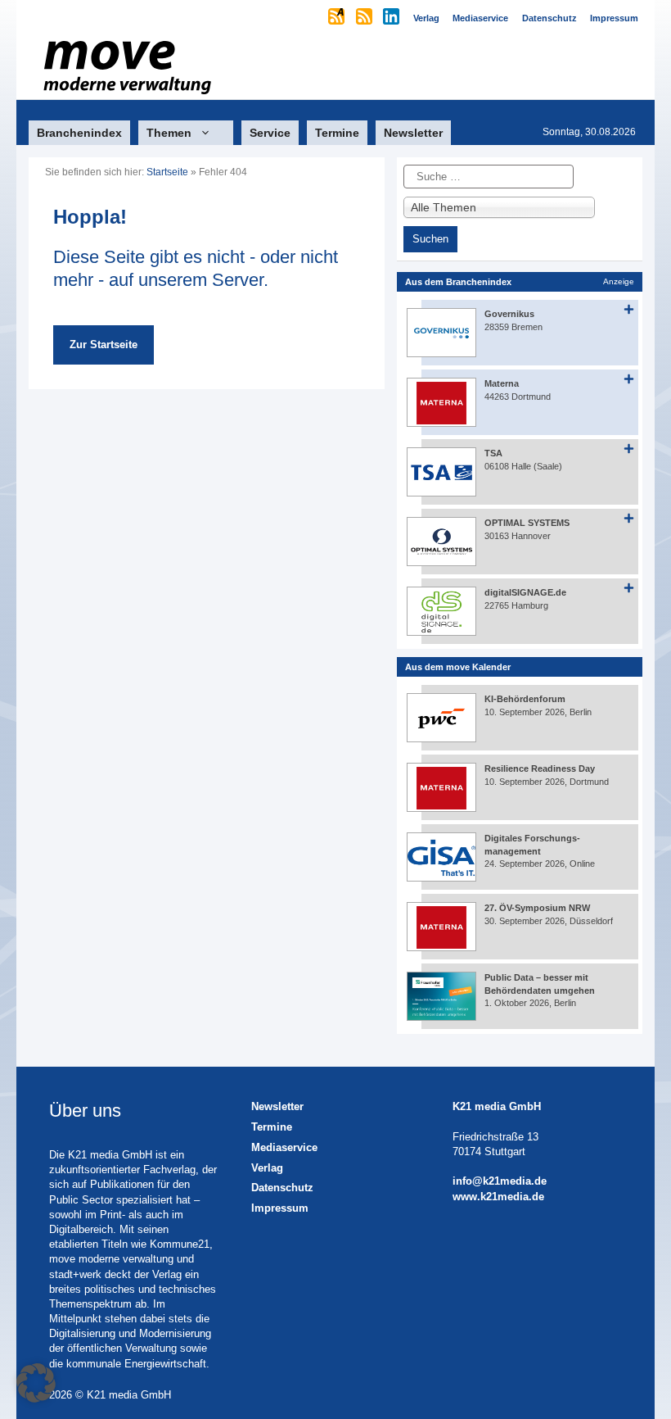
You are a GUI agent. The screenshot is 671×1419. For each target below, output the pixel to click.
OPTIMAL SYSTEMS (527, 523)
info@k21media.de (500, 1181)
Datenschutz (282, 1187)
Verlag (267, 1168)
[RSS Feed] (365, 18)
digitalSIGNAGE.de (525, 592)
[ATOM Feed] (337, 18)
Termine (337, 132)
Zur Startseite (103, 344)
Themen (168, 132)
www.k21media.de (498, 1196)
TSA (493, 453)
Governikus (509, 314)
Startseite (167, 172)
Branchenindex (79, 132)
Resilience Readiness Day (539, 768)
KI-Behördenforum (524, 699)
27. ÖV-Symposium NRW (537, 908)
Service (270, 132)
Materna (501, 383)
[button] (36, 1383)
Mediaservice (284, 1147)
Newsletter (413, 132)
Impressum (279, 1208)
